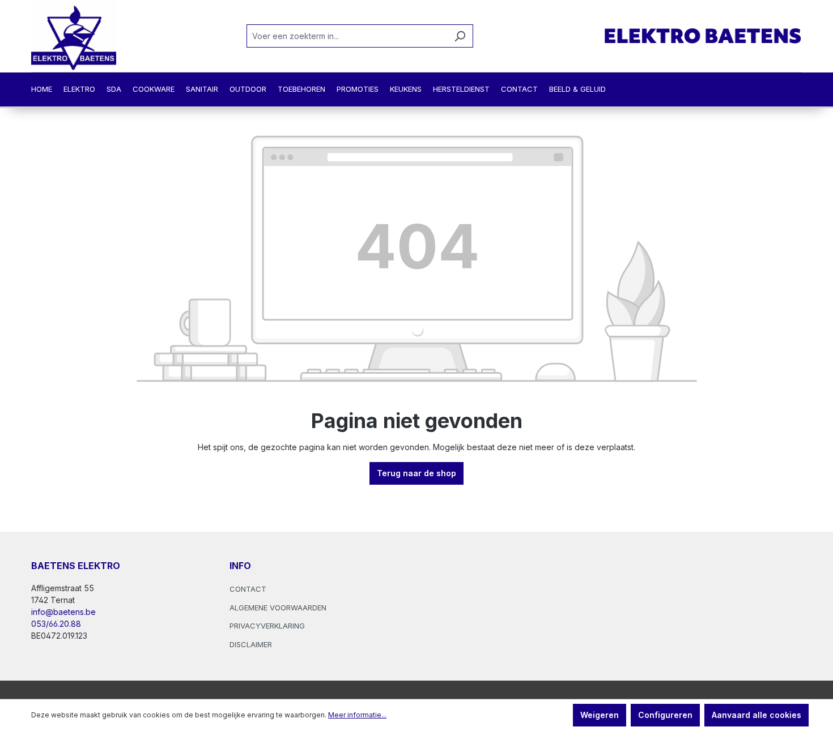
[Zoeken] (460, 36)
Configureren (665, 715)
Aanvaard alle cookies (756, 715)
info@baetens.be (63, 612)
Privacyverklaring (267, 625)
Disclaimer (251, 644)
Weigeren (599, 715)
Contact (248, 588)
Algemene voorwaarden (278, 607)
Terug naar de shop (416, 473)
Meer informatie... (357, 715)
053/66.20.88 (56, 624)
